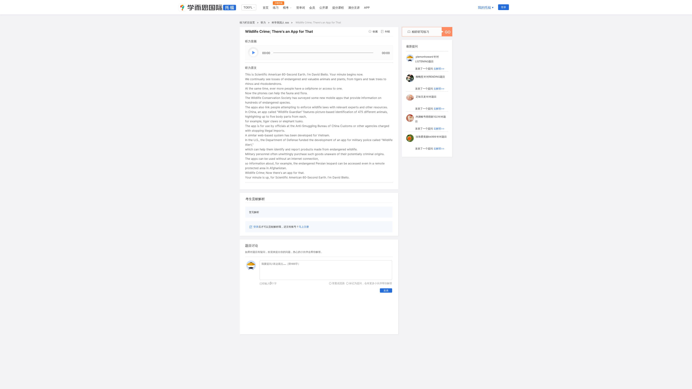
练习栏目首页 (247, 22)
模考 (286, 7)
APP (367, 7)
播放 (253, 52)
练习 (276, 7)
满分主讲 (354, 7)
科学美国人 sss (280, 22)
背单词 (300, 7)
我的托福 (484, 7)
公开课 (323, 7)
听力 (263, 22)
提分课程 (338, 7)
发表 (386, 290)
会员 (312, 7)
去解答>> (439, 68)
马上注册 (304, 226)
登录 (503, 7)
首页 (266, 7)
